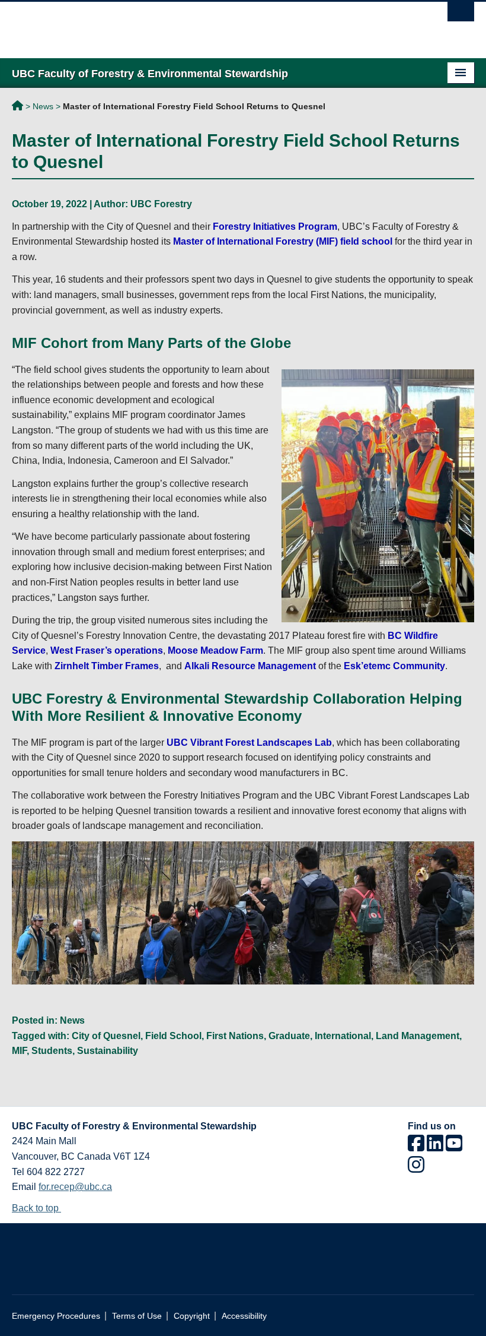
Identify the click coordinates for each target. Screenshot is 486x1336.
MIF (19, 1051)
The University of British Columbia (208, 24)
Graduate (289, 1036)
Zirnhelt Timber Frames (107, 666)
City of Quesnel (106, 1036)
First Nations (235, 1036)
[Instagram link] (416, 1168)
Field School (173, 1036)
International (343, 1036)
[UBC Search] (460, 15)
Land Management (417, 1036)
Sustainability (107, 1051)
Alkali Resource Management (250, 666)
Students (51, 1051)
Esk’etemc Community (394, 666)
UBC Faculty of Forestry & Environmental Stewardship (17, 107)
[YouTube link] (454, 1147)
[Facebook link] (416, 1147)
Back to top (36, 1208)
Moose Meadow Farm (215, 650)
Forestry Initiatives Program (275, 226)
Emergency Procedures (56, 1316)
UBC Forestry (161, 204)
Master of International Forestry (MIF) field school (282, 241)
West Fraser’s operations (106, 650)
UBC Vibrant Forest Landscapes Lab (249, 742)
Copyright (192, 1316)
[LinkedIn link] (435, 1147)
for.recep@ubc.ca (75, 1187)
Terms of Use (137, 1316)
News (43, 106)
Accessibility (244, 1316)
